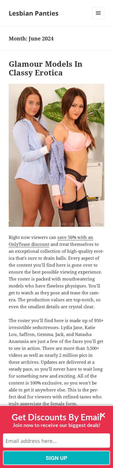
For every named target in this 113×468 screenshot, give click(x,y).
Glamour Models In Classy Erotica (45, 68)
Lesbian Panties (34, 13)
